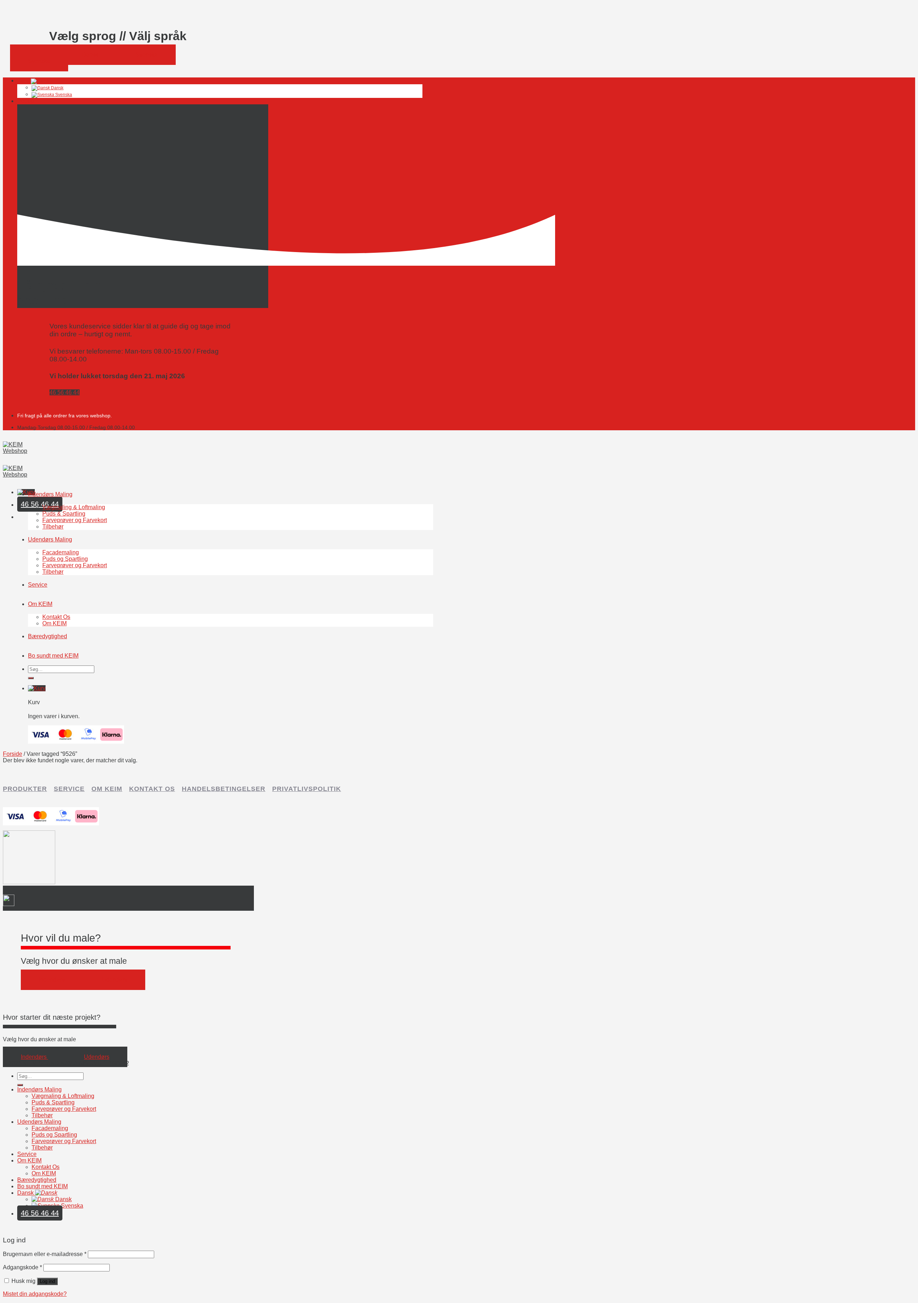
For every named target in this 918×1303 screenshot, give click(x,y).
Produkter (25, 788)
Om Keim (106, 788)
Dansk (24, 81)
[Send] (31, 678)
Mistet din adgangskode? (35, 1294)
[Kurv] (26, 492)
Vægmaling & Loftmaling (73, 507)
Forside (12, 754)
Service (37, 585)
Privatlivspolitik (306, 788)
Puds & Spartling (63, 514)
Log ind (47, 1281)
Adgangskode (22, 1267)
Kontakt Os (56, 617)
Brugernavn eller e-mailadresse (44, 1254)
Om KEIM (40, 604)
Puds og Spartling (65, 559)
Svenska (63, 94)
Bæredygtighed (47, 636)
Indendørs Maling (50, 494)
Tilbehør (52, 526)
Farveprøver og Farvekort (74, 520)
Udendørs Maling (50, 539)
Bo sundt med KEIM (53, 656)
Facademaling (60, 552)
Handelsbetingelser (223, 788)
